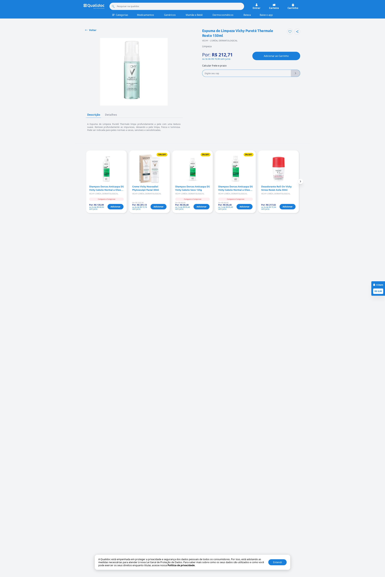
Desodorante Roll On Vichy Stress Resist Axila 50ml (276, 188)
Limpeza (207, 46)
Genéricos (170, 15)
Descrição (93, 114)
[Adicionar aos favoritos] (290, 32)
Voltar (92, 30)
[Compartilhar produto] (297, 32)
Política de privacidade (181, 565)
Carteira (274, 7)
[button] (300, 181)
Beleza (247, 15)
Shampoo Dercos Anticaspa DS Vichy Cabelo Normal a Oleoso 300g (106, 188)
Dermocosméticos (223, 15)
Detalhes (111, 114)
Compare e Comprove (106, 199)
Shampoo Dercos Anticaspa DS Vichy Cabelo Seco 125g (192, 188)
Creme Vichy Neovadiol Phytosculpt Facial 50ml (145, 188)
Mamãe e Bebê (194, 15)
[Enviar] (295, 73)
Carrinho (293, 7)
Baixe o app (266, 15)
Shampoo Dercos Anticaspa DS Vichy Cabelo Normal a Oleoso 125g (235, 188)
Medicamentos (145, 15)
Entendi (277, 562)
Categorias (122, 15)
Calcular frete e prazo (214, 65)
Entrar (256, 7)
